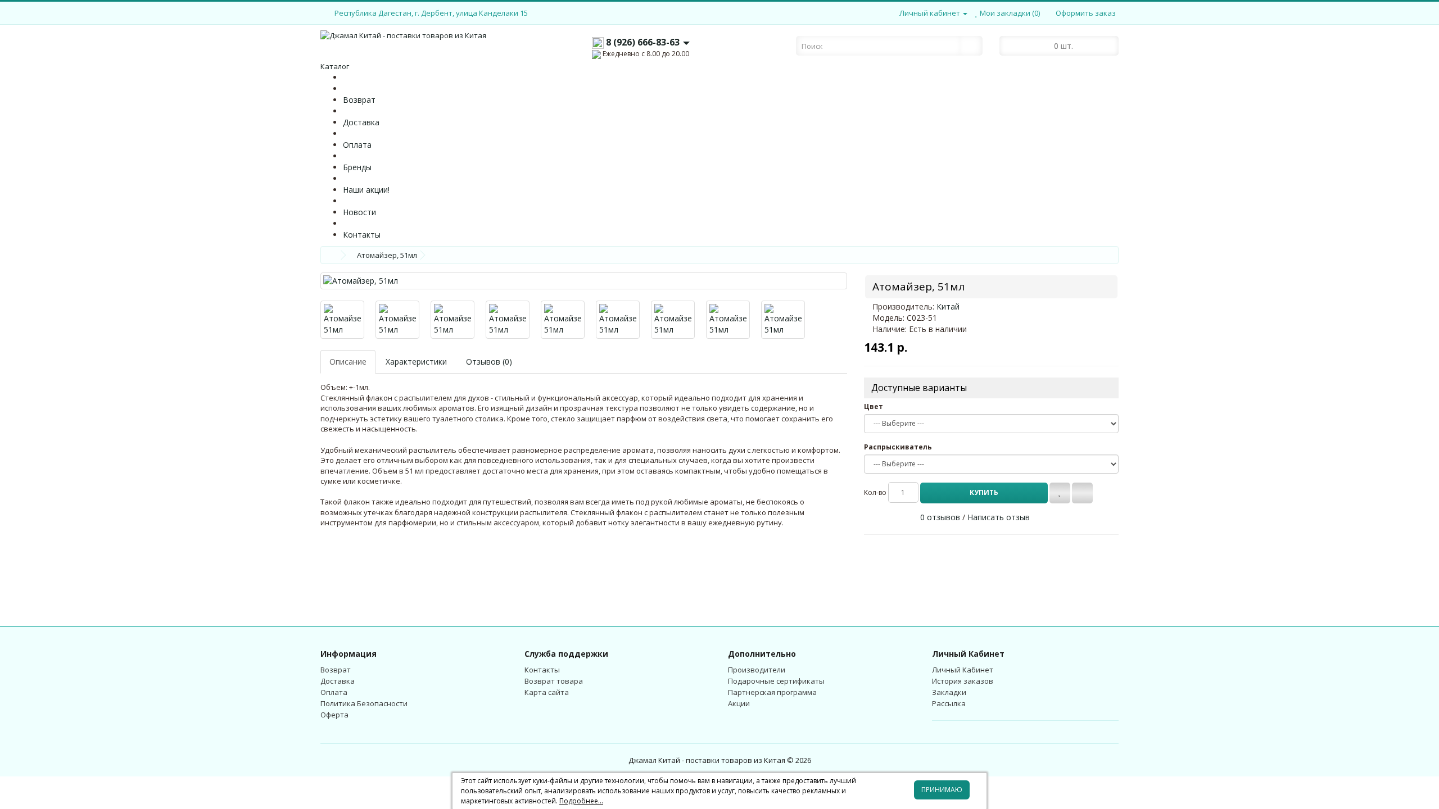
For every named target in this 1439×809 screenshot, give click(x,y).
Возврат (359, 99)
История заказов (962, 681)
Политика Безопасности (364, 703)
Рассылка (949, 703)
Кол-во (875, 492)
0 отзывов (940, 517)
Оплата (357, 144)
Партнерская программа (772, 692)
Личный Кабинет (962, 670)
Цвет (873, 406)
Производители (756, 670)
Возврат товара (553, 681)
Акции (739, 703)
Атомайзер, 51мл (387, 255)
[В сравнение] (1082, 493)
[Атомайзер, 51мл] (583, 280)
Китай (948, 306)
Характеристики (416, 361)
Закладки (949, 692)
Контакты (362, 234)
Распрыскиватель (898, 447)
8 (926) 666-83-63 (643, 42)
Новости (359, 212)
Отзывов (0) (489, 361)
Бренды (357, 167)
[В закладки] (1059, 493)
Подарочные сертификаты (776, 681)
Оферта (334, 715)
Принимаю (941, 789)
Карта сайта (546, 692)
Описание (347, 361)
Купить (984, 492)
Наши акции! (366, 189)
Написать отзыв (998, 517)
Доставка (361, 122)
